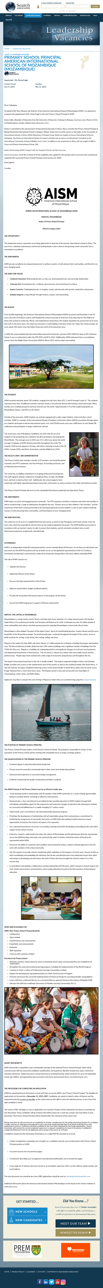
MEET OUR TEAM (74, 1223)
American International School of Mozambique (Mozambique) (31, 65)
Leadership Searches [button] (70, 15)
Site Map (41, 1272)
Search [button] (8, 20)
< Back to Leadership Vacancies (16, 54)
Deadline (38, 84)
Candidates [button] (47, 15)
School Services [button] (85, 15)
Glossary (31, 1272)
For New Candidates (15, 1217)
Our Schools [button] (19, 15)
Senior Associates (88, 1207)
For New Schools (14, 1209)
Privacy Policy (18, 1272)
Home (6, 1272)
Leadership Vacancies (33, 15)
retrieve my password (67, 11)
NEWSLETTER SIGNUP (74, 1232)
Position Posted (10, 84)
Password (70, 3)
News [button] (95, 15)
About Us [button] (9, 15)
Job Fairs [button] (57, 15)
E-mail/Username (51, 3)
